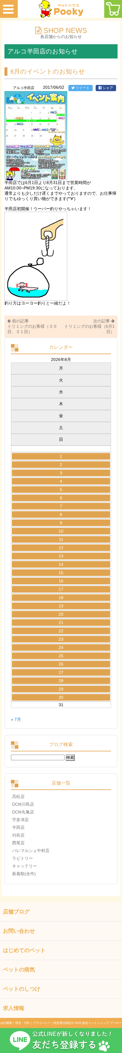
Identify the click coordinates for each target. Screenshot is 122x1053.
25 (61, 655)
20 (61, 614)
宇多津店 (20, 819)
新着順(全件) (24, 873)
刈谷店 (18, 835)
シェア (107, 88)
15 (61, 572)
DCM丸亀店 (23, 812)
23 (61, 639)
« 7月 (16, 719)
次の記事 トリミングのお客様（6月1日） (89, 326)
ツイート (82, 88)
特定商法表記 (62, 1023)
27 (61, 672)
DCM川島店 (23, 804)
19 (61, 606)
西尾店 (18, 842)
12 (61, 547)
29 (61, 689)
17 (61, 589)
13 (61, 556)
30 (61, 697)
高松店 (18, 796)
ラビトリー (22, 858)
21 (61, 622)
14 (61, 564)
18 (61, 597)
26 (61, 664)
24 (61, 647)
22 (61, 630)
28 (61, 680)
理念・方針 (22, 1023)
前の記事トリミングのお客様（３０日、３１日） (32, 326)
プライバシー (42, 1023)
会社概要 (6, 1023)
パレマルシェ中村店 (30, 850)
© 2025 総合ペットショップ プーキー (96, 1023)
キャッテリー (24, 866)
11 (61, 539)
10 (61, 531)
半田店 (18, 827)
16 (61, 581)
